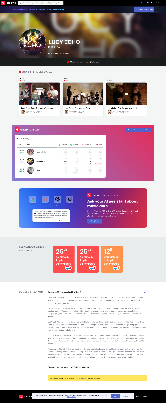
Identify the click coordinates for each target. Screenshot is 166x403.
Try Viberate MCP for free (144, 9)
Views (100, 145)
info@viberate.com (81, 378)
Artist (28, 145)
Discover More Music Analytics (151, 3)
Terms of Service (141, 397)
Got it (116, 396)
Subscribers (87, 145)
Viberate (8, 3)
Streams (75, 145)
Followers (64, 145)
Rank (20, 145)
